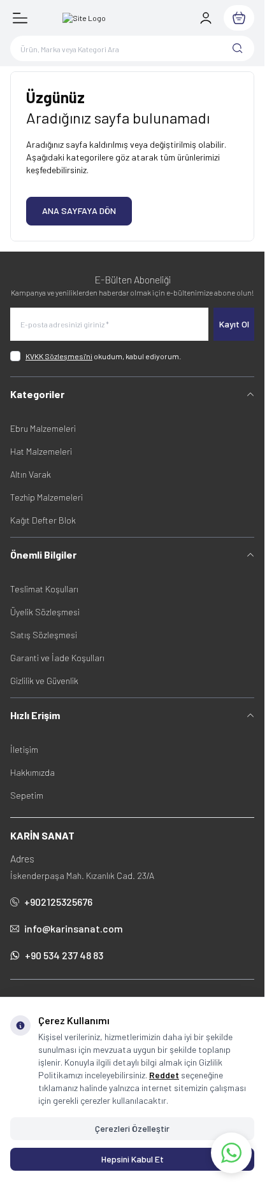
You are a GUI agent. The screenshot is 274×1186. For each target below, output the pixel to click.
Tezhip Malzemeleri (46, 497)
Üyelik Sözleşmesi (45, 611)
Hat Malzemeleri (41, 451)
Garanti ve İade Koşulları (57, 657)
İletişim (24, 749)
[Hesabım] (205, 17)
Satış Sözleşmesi (43, 634)
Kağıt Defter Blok (43, 520)
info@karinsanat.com (73, 928)
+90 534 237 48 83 (64, 955)
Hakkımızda (32, 772)
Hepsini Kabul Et (132, 1159)
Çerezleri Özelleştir (132, 1128)
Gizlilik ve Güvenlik (44, 680)
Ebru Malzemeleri (43, 428)
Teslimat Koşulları (44, 588)
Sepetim (26, 795)
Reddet (164, 1074)
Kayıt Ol (234, 323)
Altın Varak (30, 474)
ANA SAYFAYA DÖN (79, 210)
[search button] (237, 48)
